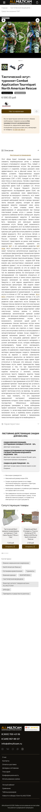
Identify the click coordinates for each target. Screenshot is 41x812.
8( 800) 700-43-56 (10, 734)
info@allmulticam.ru (11, 743)
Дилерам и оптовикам (10, 768)
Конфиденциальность (10, 775)
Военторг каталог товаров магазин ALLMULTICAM (16, 584)
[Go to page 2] (3, 553)
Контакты (5, 761)
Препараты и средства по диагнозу (16, 594)
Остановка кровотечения (12, 571)
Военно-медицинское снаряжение (16, 563)
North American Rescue (11, 567)
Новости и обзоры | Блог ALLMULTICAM (16, 795)
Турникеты (30, 571)
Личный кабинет (8, 785)
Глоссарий (6, 772)
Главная (4, 8)
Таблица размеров (9, 792)
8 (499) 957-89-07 (19, 130)
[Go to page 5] (7, 553)
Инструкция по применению (20, 155)
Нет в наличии (16, 111)
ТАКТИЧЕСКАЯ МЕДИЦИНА (20, 8)
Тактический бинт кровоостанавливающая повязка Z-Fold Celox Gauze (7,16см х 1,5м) (10, 533)
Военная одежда (9, 575)
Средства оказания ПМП (10, 11)
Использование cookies (11, 779)
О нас (4, 757)
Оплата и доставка (9, 764)
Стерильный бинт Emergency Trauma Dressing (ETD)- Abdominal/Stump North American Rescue (30, 534)
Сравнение (6, 788)
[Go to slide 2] (20, 60)
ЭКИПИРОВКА (25, 575)
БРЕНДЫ (6, 590)
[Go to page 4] (6, 553)
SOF (10, 246)
